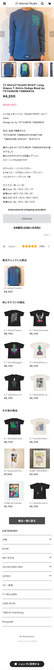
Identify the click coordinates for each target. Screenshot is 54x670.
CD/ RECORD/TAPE (12, 567)
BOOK (5, 548)
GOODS (6, 576)
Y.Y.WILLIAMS (9, 594)
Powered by (23, 641)
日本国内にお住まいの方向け (27, 227)
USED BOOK (9, 603)
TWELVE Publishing (13, 612)
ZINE (4, 539)
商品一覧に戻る (27, 520)
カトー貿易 (7, 585)
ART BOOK (8, 558)
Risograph (8, 621)
